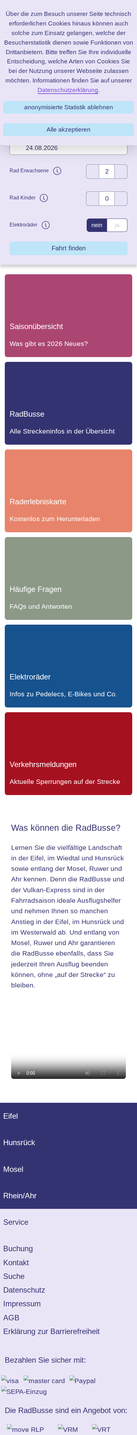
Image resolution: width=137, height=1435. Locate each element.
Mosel (13, 1169)
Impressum (22, 1303)
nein (96, 225)
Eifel (10, 1116)
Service (15, 1222)
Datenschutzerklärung (68, 90)
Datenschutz (24, 1290)
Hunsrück (19, 1142)
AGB (11, 1317)
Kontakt (16, 1262)
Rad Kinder (23, 197)
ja (117, 225)
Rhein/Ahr (20, 1195)
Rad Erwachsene (30, 170)
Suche (14, 1276)
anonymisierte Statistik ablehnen (68, 107)
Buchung (18, 1248)
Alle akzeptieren (68, 129)
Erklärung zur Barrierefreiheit (51, 1331)
